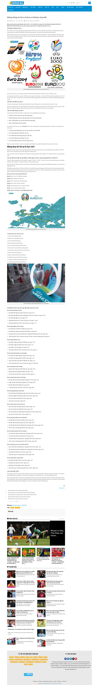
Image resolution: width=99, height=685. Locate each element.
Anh (53, 7)
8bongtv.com (48, 683)
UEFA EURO (36, 20)
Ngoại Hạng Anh (27, 659)
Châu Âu (40, 7)
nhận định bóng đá (35, 659)
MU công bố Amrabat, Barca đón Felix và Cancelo (19, 496)
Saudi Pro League (14, 661)
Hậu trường (79, 7)
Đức (57, 7)
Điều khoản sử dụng (47, 681)
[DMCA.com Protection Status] (28, 674)
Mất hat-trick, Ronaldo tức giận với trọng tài (18, 498)
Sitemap (59, 681)
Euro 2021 (18, 507)
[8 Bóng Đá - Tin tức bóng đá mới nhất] (16, 3)
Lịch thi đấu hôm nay (18, 659)
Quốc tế (47, 7)
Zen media (59, 683)
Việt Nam (32, 7)
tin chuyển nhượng (30, 661)
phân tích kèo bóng (44, 659)
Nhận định (25, 7)
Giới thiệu (40, 681)
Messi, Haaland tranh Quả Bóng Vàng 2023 (18, 490)
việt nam (30, 664)
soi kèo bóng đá (21, 661)
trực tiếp (44, 661)
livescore (18, 7)
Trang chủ (11, 7)
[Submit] (89, 3)
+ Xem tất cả (61, 518)
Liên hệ (54, 681)
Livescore (64, 681)
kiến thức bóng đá (30, 20)
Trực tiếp (10, 10)
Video (26, 664)
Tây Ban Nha (70, 7)
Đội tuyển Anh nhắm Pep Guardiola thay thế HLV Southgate (21, 492)
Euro (12, 507)
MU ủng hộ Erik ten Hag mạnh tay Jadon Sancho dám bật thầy (22, 494)
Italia (62, 7)
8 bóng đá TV (62, 488)
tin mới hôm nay (38, 661)
